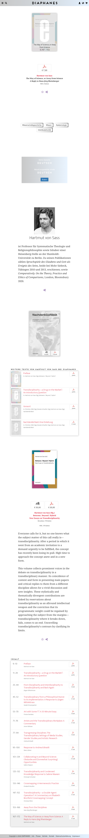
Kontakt (51, 836)
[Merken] (42, 92)
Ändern (44, 179)
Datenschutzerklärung (63, 836)
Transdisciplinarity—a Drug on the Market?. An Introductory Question (42, 391)
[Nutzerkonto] (80, 3)
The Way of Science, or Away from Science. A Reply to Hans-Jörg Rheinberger (43, 818)
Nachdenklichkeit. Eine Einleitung (38, 422)
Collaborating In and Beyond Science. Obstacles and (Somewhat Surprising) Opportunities (41, 759)
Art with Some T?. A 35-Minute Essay (40, 711)
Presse (38, 836)
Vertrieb (44, 836)
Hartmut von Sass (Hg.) (44, 513)
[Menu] (2, 3)
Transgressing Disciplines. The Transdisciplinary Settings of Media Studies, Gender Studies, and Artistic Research (43, 735)
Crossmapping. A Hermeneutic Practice (41, 783)
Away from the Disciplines (35, 807)
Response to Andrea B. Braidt (36, 747)
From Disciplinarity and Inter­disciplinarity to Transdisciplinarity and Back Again (43, 686)
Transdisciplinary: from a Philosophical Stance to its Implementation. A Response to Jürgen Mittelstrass (44, 699)
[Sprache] (83, 3)
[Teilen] (46, 92)
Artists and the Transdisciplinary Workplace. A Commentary (44, 722)
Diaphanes (44, 3)
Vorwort (27, 406)
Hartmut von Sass (44, 76)
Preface (26, 373)
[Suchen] (6, 3)
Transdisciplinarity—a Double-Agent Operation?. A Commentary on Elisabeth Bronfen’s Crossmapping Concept (42, 795)
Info (33, 836)
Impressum (76, 836)
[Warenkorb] (86, 3)
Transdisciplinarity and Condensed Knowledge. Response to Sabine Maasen (42, 773)
